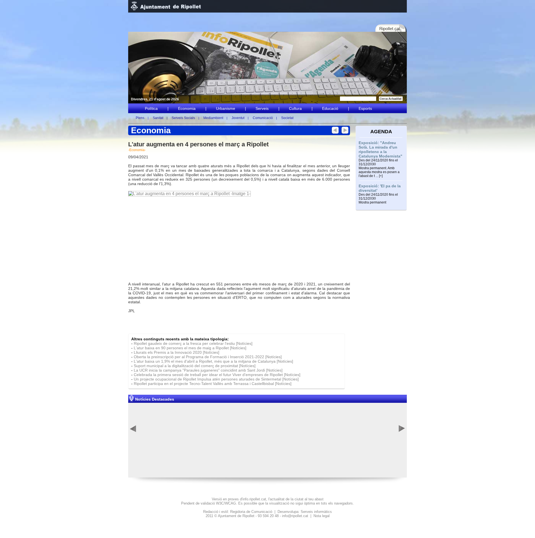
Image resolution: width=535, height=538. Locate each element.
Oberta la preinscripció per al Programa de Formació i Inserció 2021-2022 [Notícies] (208, 357)
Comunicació (263, 118)
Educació (330, 108)
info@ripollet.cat (295, 516)
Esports (365, 108)
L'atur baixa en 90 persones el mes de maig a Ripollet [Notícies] (190, 348)
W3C (220, 503)
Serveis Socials (183, 118)
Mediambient (213, 118)
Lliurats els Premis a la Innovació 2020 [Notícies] (176, 352)
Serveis (262, 108)
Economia (187, 108)
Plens (140, 118)
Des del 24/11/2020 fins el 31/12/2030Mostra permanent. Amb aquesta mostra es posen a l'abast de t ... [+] (379, 168)
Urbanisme (225, 108)
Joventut (238, 118)
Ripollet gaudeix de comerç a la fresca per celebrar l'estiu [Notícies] (193, 343)
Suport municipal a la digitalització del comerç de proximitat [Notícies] (195, 365)
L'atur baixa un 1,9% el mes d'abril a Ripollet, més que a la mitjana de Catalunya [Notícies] (213, 361)
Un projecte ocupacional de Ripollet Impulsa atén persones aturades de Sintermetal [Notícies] (216, 379)
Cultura (295, 108)
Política (151, 108)
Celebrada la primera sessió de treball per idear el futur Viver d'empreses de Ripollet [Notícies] (217, 374)
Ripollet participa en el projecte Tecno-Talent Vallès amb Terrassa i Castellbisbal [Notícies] (212, 383)
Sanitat (158, 118)
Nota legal (321, 516)
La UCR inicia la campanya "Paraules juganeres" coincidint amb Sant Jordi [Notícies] (208, 370)
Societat (287, 118)
